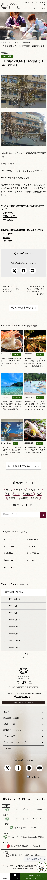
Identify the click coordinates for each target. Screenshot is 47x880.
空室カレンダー (10, 216)
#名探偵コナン (35, 489)
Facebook (7, 241)
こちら (26, 177)
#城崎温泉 (23, 498)
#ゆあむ (9, 489)
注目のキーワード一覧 (21, 505)
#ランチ (16, 494)
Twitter (6, 237)
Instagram (8, 233)
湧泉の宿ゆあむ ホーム (10, 43)
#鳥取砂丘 (11, 498)
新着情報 (27, 43)
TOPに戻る (8, 219)
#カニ (39, 494)
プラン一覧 (8, 212)
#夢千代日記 (21, 489)
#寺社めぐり (28, 494)
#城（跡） (35, 498)
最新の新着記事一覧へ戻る (23, 307)
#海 (7, 494)
